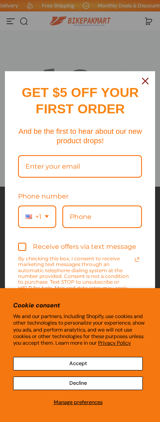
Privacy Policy (114, 343)
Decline (78, 383)
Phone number (43, 196)
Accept (78, 363)
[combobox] (37, 216)
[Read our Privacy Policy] (137, 259)
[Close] (145, 81)
